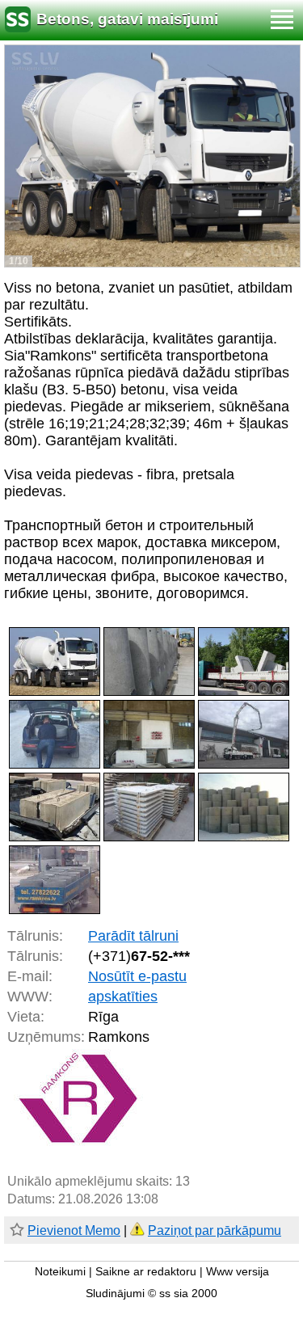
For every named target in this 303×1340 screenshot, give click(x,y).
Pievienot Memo (73, 1230)
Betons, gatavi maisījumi (127, 19)
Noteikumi (60, 1272)
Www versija (237, 1272)
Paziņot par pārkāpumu (214, 1230)
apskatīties (123, 996)
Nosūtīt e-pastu (137, 976)
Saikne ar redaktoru (145, 1272)
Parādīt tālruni (133, 936)
